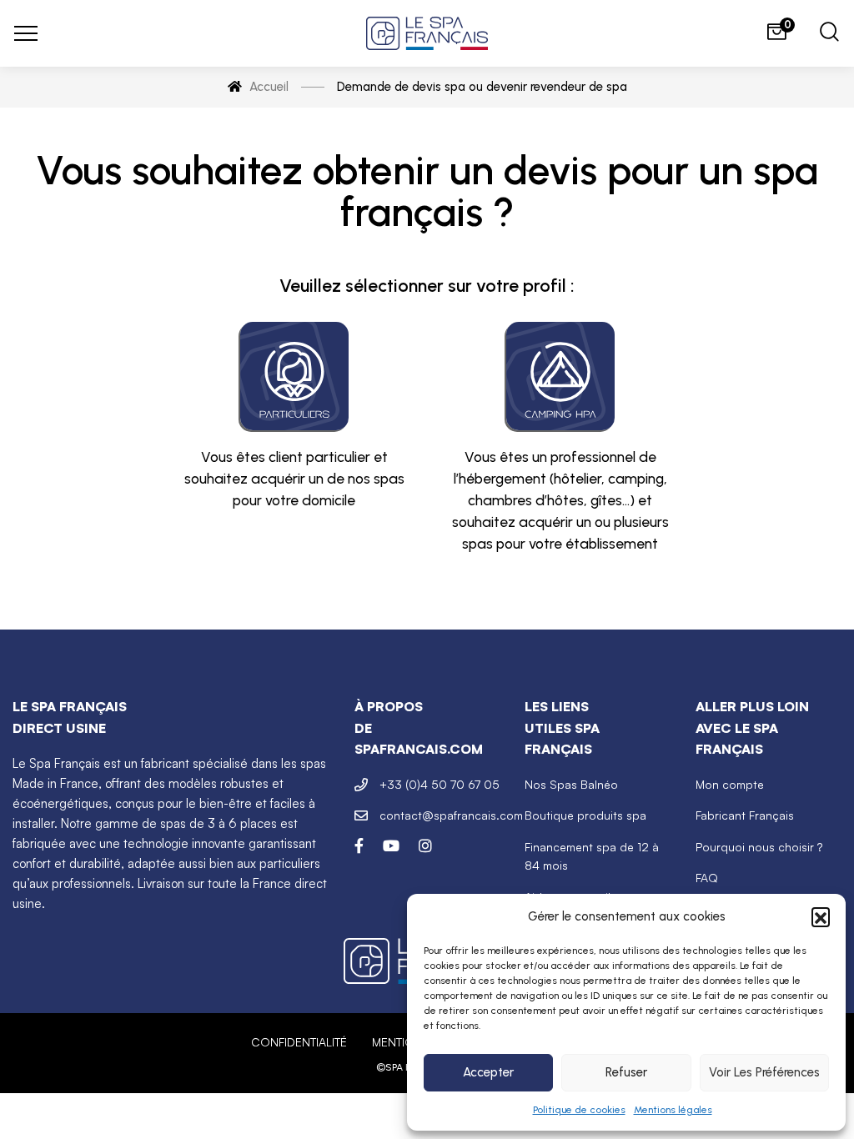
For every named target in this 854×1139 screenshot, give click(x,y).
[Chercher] (829, 33)
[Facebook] (359, 845)
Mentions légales (673, 1110)
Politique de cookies (579, 1110)
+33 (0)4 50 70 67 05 (439, 784)
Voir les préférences (764, 1072)
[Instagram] (425, 845)
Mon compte (730, 784)
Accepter (488, 1072)
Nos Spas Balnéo (571, 784)
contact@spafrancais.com (451, 815)
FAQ (707, 878)
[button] (820, 916)
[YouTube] (391, 845)
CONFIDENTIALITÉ (299, 1042)
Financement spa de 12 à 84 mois (592, 856)
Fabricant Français (745, 815)
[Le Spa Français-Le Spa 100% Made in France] (427, 33)
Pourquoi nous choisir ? (759, 847)
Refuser (626, 1072)
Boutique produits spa (585, 815)
